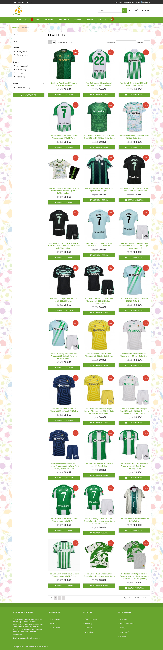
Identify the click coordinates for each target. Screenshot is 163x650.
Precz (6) (19, 73)
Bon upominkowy (91, 619)
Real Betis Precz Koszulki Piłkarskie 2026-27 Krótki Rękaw (63, 84)
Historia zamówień (127, 623)
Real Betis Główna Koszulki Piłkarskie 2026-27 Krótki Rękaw (134, 84)
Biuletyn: (123, 636)
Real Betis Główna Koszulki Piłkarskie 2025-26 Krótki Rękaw (99, 464)
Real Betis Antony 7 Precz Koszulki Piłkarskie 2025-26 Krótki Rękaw (99, 244)
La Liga (17, 27)
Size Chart (54, 623)
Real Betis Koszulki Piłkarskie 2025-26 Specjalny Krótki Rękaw (99, 189)
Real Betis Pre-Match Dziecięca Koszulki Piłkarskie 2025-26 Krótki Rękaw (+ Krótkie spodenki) (64, 190)
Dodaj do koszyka (65, 95)
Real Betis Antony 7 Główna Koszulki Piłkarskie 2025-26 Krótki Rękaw (64, 519)
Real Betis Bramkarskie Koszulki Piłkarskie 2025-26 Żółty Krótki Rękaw (99, 354)
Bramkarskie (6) (22, 66)
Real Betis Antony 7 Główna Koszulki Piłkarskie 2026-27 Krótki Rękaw (64, 136)
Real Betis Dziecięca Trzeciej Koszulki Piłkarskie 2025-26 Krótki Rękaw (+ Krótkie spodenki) (99, 300)
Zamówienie (146, 2)
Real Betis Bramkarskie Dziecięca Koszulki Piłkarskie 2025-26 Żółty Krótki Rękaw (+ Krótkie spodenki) (99, 411)
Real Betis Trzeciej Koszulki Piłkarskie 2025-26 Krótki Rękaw (64, 299)
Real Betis (25, 27)
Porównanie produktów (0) (65, 42)
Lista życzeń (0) (129, 2)
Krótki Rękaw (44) (23, 88)
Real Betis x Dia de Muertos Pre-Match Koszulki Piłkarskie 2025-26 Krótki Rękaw (99, 136)
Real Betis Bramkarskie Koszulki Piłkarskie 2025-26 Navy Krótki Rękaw (64, 409)
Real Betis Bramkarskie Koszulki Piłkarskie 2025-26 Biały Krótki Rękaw (134, 354)
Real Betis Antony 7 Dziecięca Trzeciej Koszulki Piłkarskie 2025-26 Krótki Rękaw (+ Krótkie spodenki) (63, 245)
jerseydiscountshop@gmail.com (29, 638)
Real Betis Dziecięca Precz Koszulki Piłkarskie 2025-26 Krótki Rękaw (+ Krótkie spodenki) (63, 355)
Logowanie (20, 2)
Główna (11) (21, 69)
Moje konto (118, 2)
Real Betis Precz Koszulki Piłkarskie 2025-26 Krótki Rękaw (134, 299)
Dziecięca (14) (21, 51)
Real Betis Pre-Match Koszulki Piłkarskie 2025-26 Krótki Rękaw (134, 136)
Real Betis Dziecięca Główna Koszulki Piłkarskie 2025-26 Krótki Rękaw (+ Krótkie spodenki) (134, 466)
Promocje (88, 628)
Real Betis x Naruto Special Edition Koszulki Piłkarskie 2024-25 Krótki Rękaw (99, 575)
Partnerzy (88, 623)
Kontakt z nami (55, 628)
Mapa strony (89, 632)
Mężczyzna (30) (22, 55)
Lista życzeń (124, 632)
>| (63, 597)
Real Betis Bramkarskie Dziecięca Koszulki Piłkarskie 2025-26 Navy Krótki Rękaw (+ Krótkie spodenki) (64, 466)
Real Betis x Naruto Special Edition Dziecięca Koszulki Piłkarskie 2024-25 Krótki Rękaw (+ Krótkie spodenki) (134, 576)
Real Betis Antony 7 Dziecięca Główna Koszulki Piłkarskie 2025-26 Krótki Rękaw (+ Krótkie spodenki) (99, 521)
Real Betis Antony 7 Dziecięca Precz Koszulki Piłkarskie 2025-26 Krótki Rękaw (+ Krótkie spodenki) (134, 245)
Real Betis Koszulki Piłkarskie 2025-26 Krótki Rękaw (134, 519)
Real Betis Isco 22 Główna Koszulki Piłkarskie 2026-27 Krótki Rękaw (99, 84)
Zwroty (122, 628)
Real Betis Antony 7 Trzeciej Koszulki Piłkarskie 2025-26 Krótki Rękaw (134, 189)
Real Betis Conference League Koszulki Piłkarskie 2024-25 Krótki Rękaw (64, 575)
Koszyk (138, 2)
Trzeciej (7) (20, 77)
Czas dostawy (55, 619)
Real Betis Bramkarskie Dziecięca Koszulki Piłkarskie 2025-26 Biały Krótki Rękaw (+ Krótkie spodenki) (134, 411)
